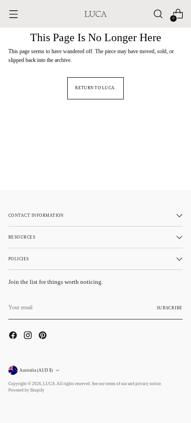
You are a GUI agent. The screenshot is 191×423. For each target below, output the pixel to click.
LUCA (49, 383)
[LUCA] (95, 14)
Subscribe (170, 308)
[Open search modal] (157, 14)
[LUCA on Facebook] (13, 336)
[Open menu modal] (13, 14)
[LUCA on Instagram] (28, 336)
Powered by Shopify (26, 390)
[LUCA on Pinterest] (43, 336)
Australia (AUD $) (36, 370)
